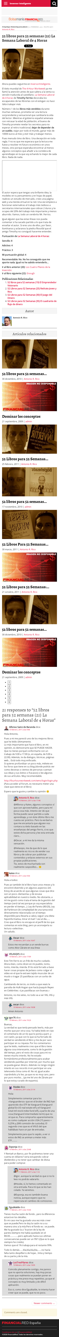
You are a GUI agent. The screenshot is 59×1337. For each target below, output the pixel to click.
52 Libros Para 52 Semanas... (25, 544)
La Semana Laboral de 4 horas (33, 236)
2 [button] (9, 686)
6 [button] (9, 702)
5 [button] (9, 698)
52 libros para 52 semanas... (24, 374)
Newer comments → (44, 1303)
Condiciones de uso (9, 1332)
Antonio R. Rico (8, 29)
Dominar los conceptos (21, 416)
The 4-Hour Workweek (33, 88)
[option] (29, 402)
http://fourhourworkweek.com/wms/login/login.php (31, 780)
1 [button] (9, 682)
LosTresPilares (20, 1262)
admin (28, 421)
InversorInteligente (40, 83)
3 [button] (9, 690)
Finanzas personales (11, 26)
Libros (24, 26)
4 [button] (9, 694)
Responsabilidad (25, 1332)
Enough (31, 273)
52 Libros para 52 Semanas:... (25, 587)
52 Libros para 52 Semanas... (25, 459)
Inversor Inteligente (20, 3)
